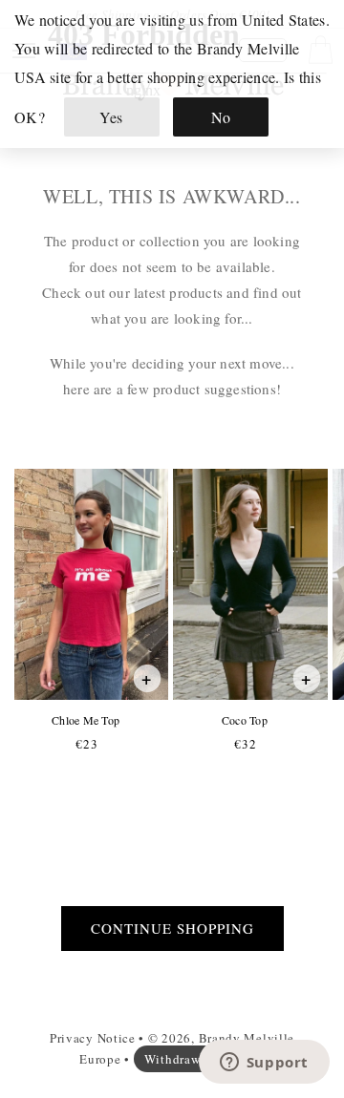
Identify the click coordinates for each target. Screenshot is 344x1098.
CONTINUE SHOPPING (172, 928)
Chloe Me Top (85, 720)
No (221, 117)
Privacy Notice (93, 1037)
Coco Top (244, 720)
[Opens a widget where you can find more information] (264, 1063)
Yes (111, 117)
